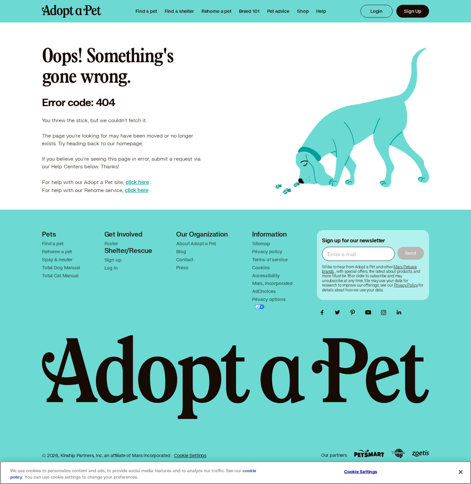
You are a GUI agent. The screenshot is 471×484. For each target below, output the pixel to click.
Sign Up (412, 11)
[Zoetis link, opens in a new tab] (420, 453)
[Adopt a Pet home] (71, 11)
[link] (216, 11)
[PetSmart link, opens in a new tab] (369, 453)
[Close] (461, 472)
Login (376, 11)
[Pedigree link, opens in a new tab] (398, 453)
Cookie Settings (190, 455)
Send (410, 253)
